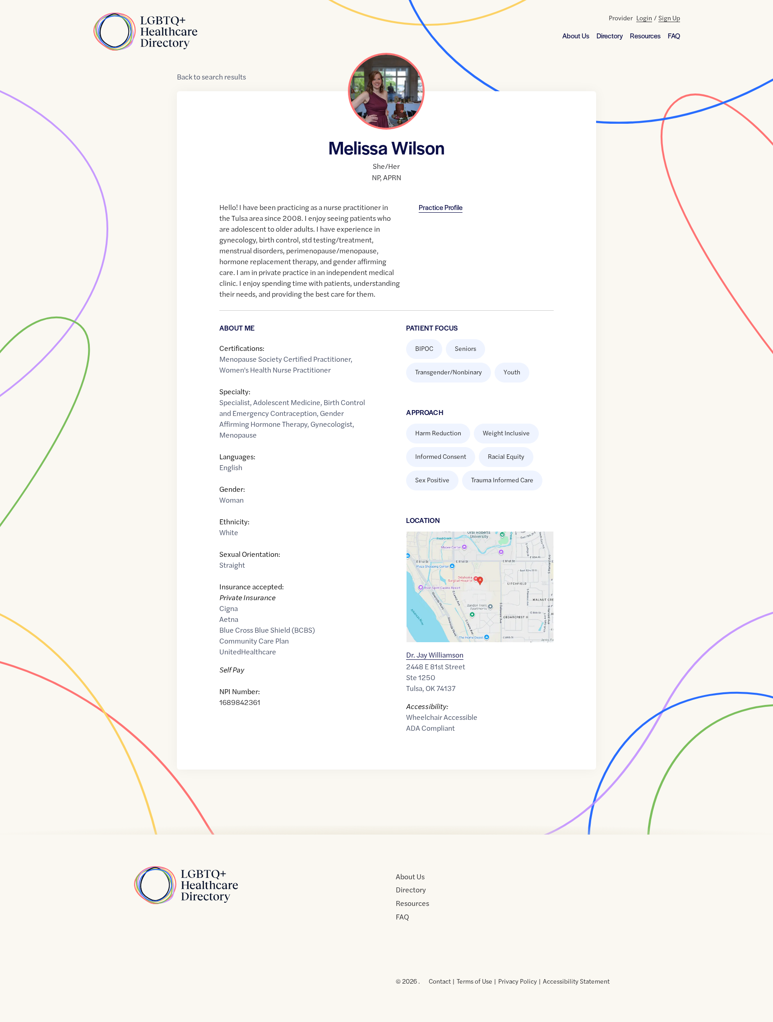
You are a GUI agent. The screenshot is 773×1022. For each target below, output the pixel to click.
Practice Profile (441, 207)
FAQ (674, 35)
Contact (440, 980)
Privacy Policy (517, 980)
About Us (575, 35)
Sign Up (669, 17)
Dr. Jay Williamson (434, 654)
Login (644, 17)
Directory (610, 35)
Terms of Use (474, 980)
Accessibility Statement (576, 980)
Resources (645, 35)
